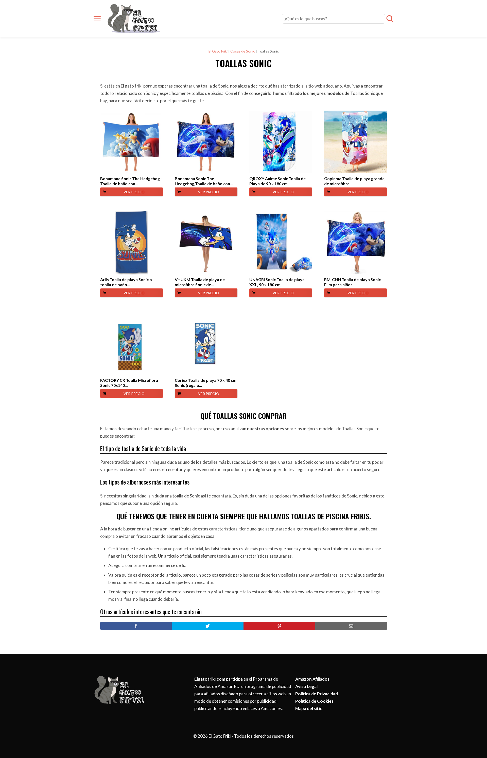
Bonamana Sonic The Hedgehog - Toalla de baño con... (131, 181)
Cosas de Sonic (242, 51)
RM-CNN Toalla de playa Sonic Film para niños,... (352, 282)
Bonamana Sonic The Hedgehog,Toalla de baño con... (204, 181)
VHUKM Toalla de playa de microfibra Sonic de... (200, 282)
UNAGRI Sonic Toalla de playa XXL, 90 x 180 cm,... (277, 282)
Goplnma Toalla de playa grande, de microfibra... (355, 181)
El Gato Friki (218, 51)
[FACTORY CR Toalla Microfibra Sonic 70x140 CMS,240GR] (131, 343)
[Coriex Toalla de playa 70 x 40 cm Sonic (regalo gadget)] (206, 343)
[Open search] (389, 18)
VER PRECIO (134, 192)
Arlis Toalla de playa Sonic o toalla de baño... (126, 282)
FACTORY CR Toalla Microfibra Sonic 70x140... (129, 383)
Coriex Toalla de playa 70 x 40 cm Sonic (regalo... (205, 383)
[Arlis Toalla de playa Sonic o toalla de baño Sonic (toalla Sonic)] (131, 242)
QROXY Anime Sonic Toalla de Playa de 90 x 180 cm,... (277, 181)
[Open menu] (97, 18)
